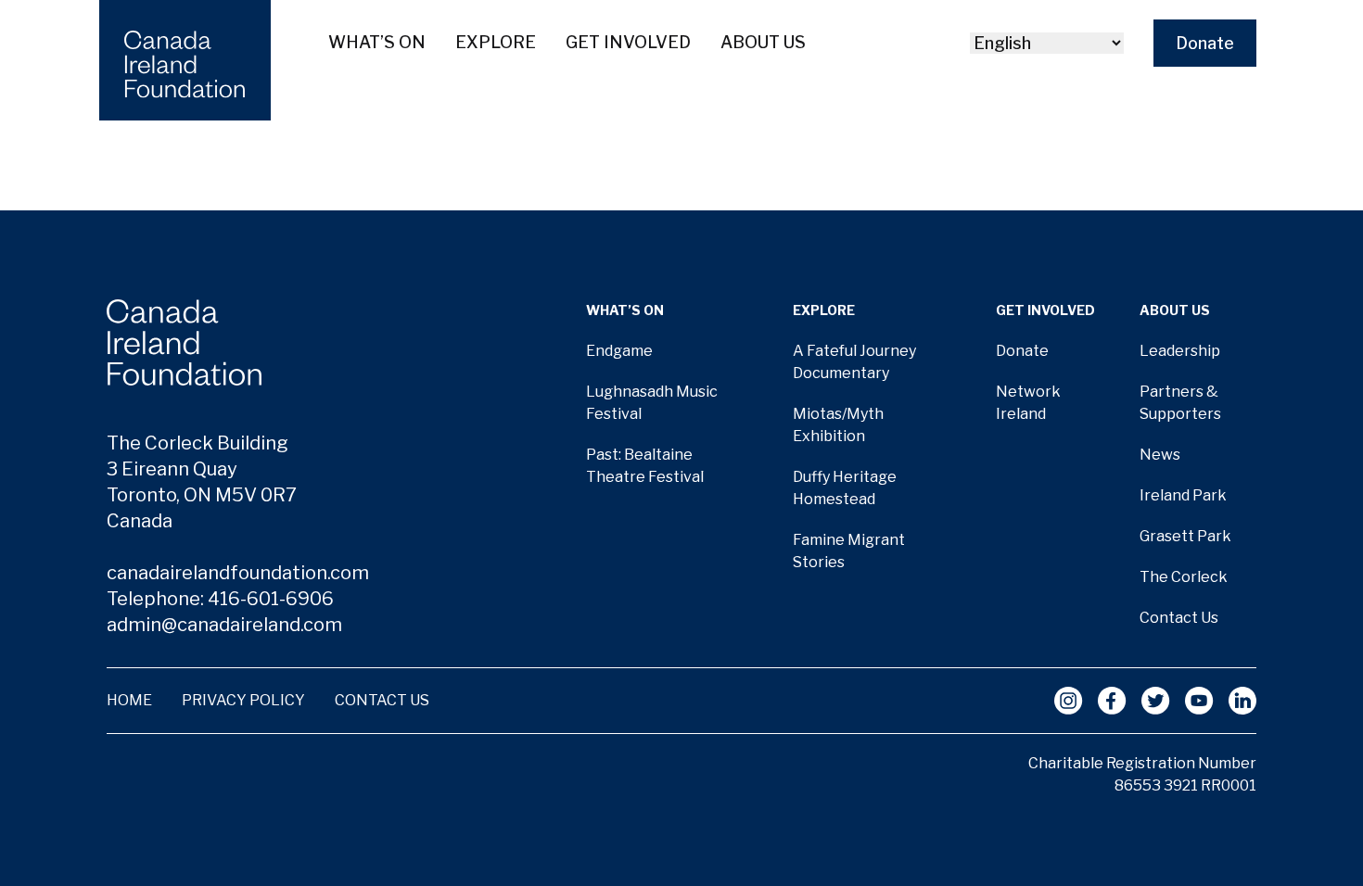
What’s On (377, 42)
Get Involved (628, 42)
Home (129, 700)
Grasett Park (1185, 536)
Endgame (619, 351)
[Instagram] (1068, 701)
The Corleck (1184, 577)
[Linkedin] (1242, 701)
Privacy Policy (243, 700)
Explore (495, 42)
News (1160, 454)
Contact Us (1179, 618)
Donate (1205, 43)
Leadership (1180, 351)
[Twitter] (1155, 701)
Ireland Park (1183, 495)
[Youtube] (1199, 701)
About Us (763, 42)
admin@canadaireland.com (224, 625)
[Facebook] (1112, 701)
